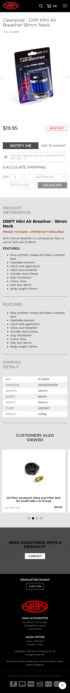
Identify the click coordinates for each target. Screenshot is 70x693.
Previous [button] (2, 77)
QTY (6, 177)
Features (12, 304)
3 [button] (38, 519)
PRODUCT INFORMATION (16, 210)
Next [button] (68, 77)
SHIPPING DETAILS (12, 364)
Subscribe (35, 586)
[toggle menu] (65, 7)
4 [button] (42, 519)
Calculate (52, 185)
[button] (53, 145)
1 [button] (30, 519)
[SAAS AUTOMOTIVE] (11, 5)
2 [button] (34, 519)
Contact (35, 556)
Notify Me (20, 145)
